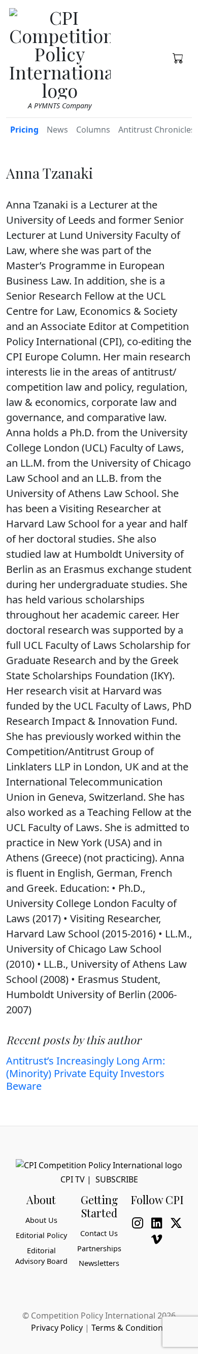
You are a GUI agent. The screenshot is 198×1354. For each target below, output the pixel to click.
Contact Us (99, 1233)
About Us (41, 1220)
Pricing (24, 129)
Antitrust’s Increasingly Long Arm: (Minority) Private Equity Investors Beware (85, 1073)
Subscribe (116, 1179)
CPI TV (72, 1179)
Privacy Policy (57, 1327)
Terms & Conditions (129, 1327)
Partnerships (99, 1248)
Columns (93, 129)
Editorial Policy (41, 1235)
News (57, 129)
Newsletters (99, 1263)
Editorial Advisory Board (41, 1256)
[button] (178, 57)
